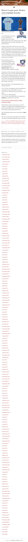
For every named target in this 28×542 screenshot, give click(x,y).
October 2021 (6, 188)
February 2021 (6, 207)
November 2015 (6, 355)
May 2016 (5, 343)
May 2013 (5, 422)
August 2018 (5, 278)
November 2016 (6, 329)
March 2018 (5, 290)
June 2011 (5, 476)
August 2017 (5, 307)
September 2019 (6, 247)
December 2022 (6, 154)
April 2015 (5, 367)
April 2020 (5, 231)
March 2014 (5, 398)
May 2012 (5, 450)
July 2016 (5, 338)
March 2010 (5, 512)
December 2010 (6, 491)
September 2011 (6, 469)
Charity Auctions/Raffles (10, 120)
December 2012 (6, 434)
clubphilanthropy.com (16, 540)
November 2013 (6, 407)
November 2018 (6, 271)
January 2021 (6, 209)
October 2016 (6, 331)
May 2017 (5, 314)
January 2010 (6, 517)
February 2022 (6, 178)
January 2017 (6, 324)
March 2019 (5, 262)
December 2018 (6, 269)
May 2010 (5, 508)
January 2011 (6, 488)
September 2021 (6, 190)
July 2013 (5, 417)
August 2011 (5, 472)
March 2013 (5, 426)
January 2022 (6, 180)
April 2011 (5, 481)
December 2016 (6, 326)
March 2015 (5, 369)
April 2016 (5, 345)
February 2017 (6, 321)
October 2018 (6, 274)
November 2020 (6, 214)
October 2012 (6, 438)
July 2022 (5, 166)
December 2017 (6, 297)
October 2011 (6, 467)
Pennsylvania (10, 123)
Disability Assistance (18, 120)
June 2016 (5, 340)
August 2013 (5, 414)
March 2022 (5, 176)
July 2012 (5, 445)
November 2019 (6, 243)
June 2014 (5, 391)
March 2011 (5, 484)
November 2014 (6, 379)
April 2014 (5, 395)
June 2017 (5, 312)
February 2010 (6, 515)
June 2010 (5, 505)
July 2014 (5, 388)
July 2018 (5, 281)
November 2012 (6, 436)
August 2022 (5, 164)
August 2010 (5, 500)
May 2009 (5, 534)
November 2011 (6, 465)
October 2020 (6, 216)
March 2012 (5, 455)
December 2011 (6, 462)
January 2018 (6, 295)
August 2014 (5, 386)
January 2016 (6, 352)
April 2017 (5, 317)
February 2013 (6, 429)
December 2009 (6, 519)
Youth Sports (23, 123)
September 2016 (6, 333)
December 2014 (6, 376)
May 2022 (5, 171)
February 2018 (6, 293)
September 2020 (6, 219)
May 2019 (5, 257)
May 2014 (5, 393)
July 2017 (5, 309)
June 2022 (5, 168)
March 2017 (5, 319)
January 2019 (6, 266)
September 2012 (6, 441)
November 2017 (6, 300)
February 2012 (6, 457)
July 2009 (5, 529)
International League (11, 122)
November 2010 (6, 493)
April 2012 (5, 453)
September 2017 (6, 305)
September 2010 (6, 498)
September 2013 (6, 412)
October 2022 (6, 159)
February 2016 (6, 350)
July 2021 (5, 195)
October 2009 (6, 522)
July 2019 (5, 252)
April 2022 (5, 173)
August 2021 (5, 192)
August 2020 (5, 221)
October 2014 (6, 381)
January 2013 (6, 431)
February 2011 (6, 486)
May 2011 (5, 479)
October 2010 (6, 496)
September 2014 (6, 383)
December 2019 (6, 240)
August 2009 (5, 527)
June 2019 (5, 254)
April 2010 (5, 510)
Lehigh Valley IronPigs (20, 122)
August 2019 (5, 250)
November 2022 (6, 157)
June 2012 (5, 448)
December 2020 (6, 211)
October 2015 (6, 357)
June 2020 (5, 226)
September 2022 (6, 161)
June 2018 (5, 283)
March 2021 (5, 204)
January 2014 (6, 402)
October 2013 (6, 410)
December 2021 (6, 183)
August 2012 (5, 443)
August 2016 (5, 336)
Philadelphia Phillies (16, 123)
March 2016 (5, 348)
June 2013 (5, 419)
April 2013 (5, 424)
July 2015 (5, 359)
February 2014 (6, 400)
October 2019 (6, 245)
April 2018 (5, 288)
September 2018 (6, 276)
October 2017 (6, 302)
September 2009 (6, 524)
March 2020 (5, 233)
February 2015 (6, 371)
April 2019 (5, 259)
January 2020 (6, 238)
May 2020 (5, 228)
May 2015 (5, 364)
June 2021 (5, 197)
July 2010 (5, 503)
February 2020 (6, 235)
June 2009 (5, 531)
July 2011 (5, 474)
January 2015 (6, 374)
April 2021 (5, 202)
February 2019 (6, 264)
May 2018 (5, 285)
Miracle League (4, 123)
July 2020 (5, 223)
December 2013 (6, 405)
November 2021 (6, 185)
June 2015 (5, 362)
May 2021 (5, 200)
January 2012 (6, 460)
